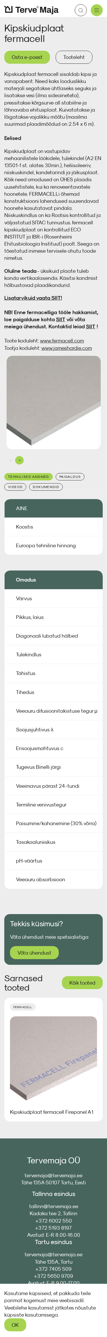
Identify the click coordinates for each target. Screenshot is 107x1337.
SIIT (56, 298)
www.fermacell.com (62, 341)
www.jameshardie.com (66, 348)
